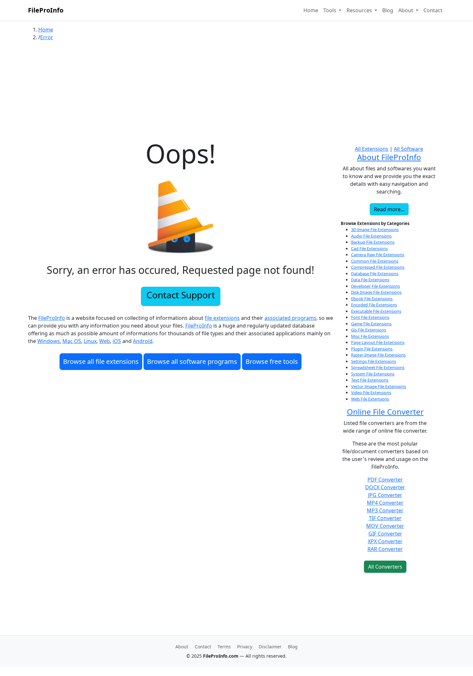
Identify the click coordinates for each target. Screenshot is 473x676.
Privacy (244, 647)
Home (310, 10)
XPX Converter (385, 541)
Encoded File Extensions (374, 305)
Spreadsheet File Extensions (377, 367)
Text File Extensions (369, 380)
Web (104, 341)
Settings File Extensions (373, 361)
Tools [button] (330, 10)
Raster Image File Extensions (378, 355)
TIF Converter (385, 518)
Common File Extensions (374, 261)
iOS (117, 341)
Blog (387, 10)
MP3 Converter (385, 510)
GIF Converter (385, 533)
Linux (90, 341)
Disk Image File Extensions (376, 292)
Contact (432, 10)
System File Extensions (372, 374)
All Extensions (371, 148)
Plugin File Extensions (372, 349)
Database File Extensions (374, 273)
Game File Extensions (371, 324)
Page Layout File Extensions (377, 342)
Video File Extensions (371, 392)
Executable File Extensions (376, 311)
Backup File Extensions (372, 242)
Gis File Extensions (368, 330)
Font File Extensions (370, 317)
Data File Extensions (370, 280)
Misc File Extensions (370, 336)
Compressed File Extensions (377, 267)
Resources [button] (360, 10)
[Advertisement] (236, 93)
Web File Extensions (370, 399)
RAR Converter (385, 549)
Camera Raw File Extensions (377, 254)
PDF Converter (385, 479)
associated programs (290, 317)
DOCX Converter (385, 487)
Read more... (389, 209)
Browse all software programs (192, 361)
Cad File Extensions (369, 248)
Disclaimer (270, 647)
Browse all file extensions (101, 361)
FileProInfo (45, 10)
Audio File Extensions (371, 236)
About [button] (406, 10)
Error (46, 37)
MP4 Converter (385, 502)
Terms (224, 647)
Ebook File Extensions (372, 299)
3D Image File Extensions (375, 229)
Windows (48, 341)
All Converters (385, 566)
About (181, 647)
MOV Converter (385, 525)
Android (143, 341)
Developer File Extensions (375, 286)
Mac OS (71, 341)
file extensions (222, 317)
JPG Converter (385, 495)
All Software (408, 148)
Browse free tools (272, 361)
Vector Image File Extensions (378, 386)
